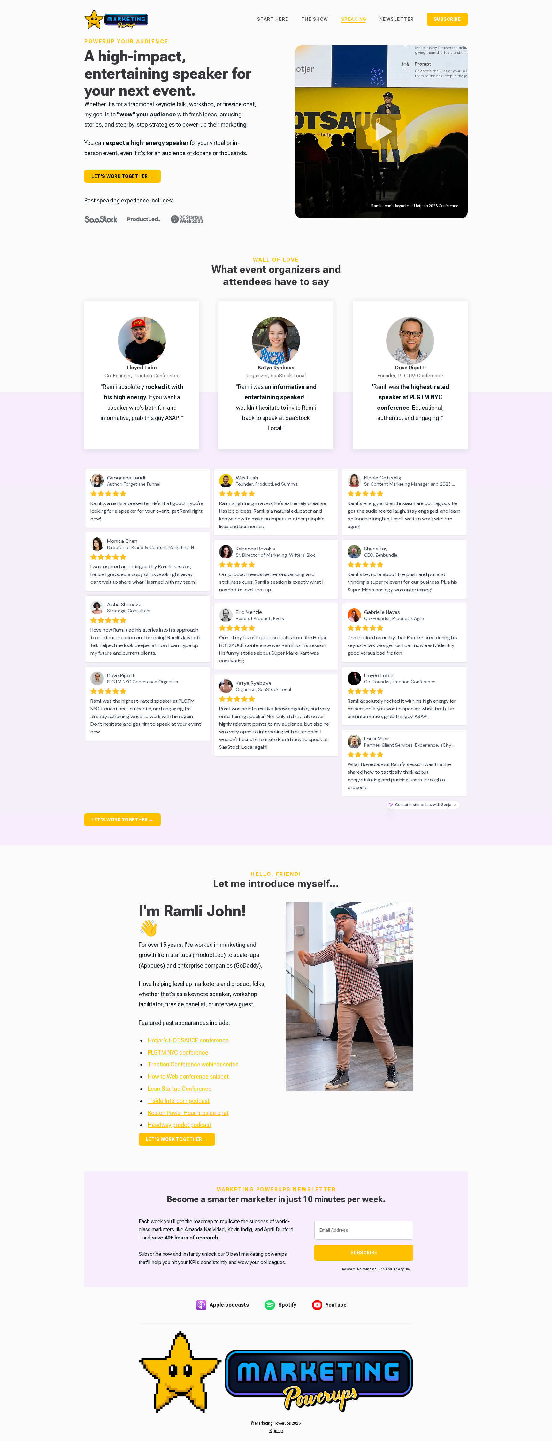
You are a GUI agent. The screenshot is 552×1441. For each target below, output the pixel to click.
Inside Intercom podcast (179, 1100)
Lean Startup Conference (179, 1088)
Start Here (272, 19)
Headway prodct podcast (179, 1124)
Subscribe (447, 19)
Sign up (276, 1431)
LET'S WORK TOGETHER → (122, 176)
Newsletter (396, 19)
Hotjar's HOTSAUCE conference (188, 1040)
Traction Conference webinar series (193, 1064)
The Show (314, 19)
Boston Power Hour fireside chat (188, 1113)
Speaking (354, 19)
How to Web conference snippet (188, 1076)
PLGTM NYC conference (178, 1052)
